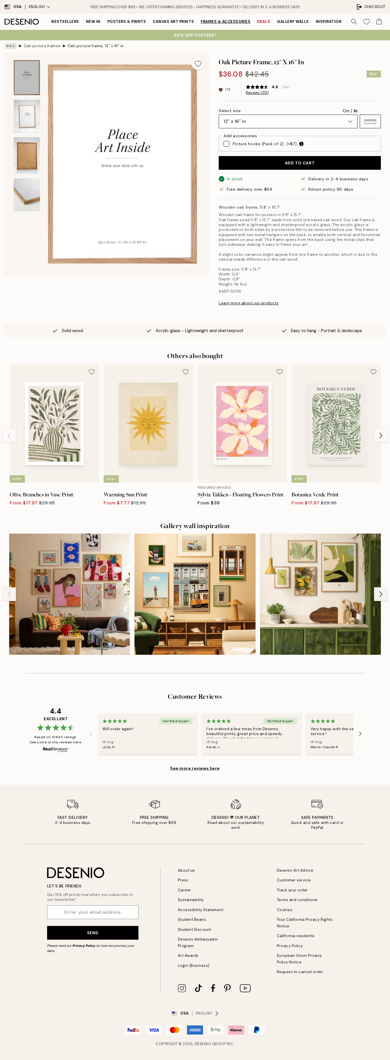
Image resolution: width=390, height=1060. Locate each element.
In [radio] (355, 111)
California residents (296, 935)
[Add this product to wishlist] (198, 63)
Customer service (294, 880)
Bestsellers (65, 21)
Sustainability (191, 899)
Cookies (285, 909)
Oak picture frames (42, 45)
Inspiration (329, 21)
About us (186, 870)
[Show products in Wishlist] (366, 22)
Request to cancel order (300, 971)
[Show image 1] (27, 77)
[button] (370, 121)
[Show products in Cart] (379, 22)
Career (184, 890)
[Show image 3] (27, 155)
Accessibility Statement (201, 909)
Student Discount (194, 929)
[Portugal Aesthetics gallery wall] (194, 594)
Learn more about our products (249, 303)
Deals (263, 21)
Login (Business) (194, 965)
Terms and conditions (297, 899)
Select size (230, 110)
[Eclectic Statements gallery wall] (69, 594)
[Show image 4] (27, 194)
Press (183, 880)
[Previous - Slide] (9, 435)
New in (93, 21)
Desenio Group (210, 1043)
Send (92, 932)
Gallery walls (293, 21)
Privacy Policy (84, 945)
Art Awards (188, 955)
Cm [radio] (346, 111)
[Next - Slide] (381, 435)
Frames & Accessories (225, 21)
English (37, 6)
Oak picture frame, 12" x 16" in (96, 45)
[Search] (354, 22)
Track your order (292, 890)
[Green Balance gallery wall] (320, 594)
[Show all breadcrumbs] (11, 46)
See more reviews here (195, 768)
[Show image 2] (27, 116)
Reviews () (257, 93)
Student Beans (192, 919)
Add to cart (300, 162)
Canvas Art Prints (173, 21)
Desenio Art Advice (295, 870)
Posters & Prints (126, 21)
